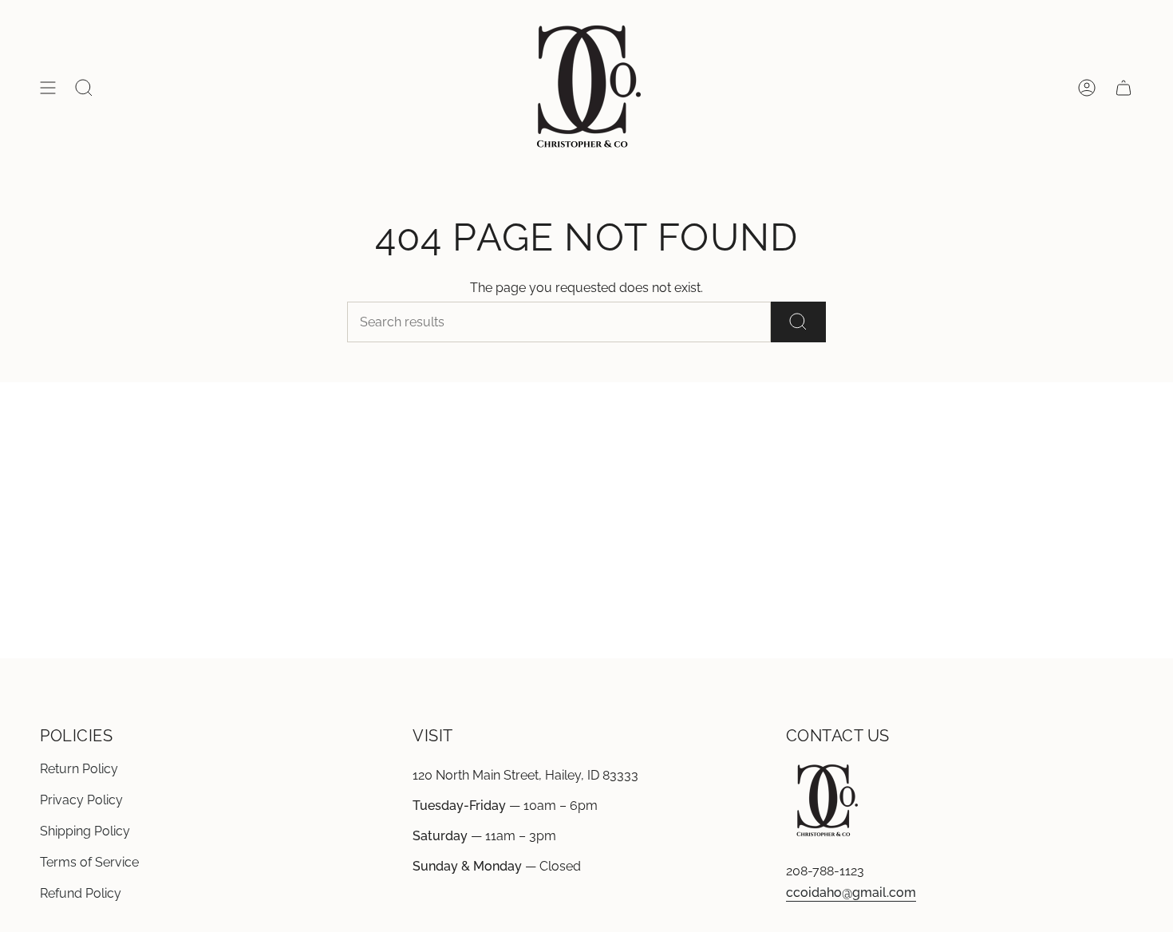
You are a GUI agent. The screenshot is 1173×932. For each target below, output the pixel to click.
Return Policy (79, 768)
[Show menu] (48, 88)
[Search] (798, 322)
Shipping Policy (85, 831)
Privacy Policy (81, 800)
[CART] (1123, 88)
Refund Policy (80, 893)
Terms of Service (89, 862)
